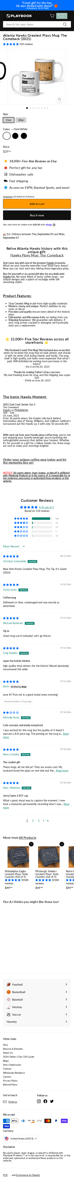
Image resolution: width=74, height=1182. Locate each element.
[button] (11, 44)
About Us (8, 1052)
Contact (7, 1068)
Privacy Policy (10, 1080)
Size (5, 114)
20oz (21, 120)
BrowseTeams (62, 16)
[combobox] (37, 24)
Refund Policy (10, 1084)
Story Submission (12, 1064)
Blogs (6, 1060)
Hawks (50, 262)
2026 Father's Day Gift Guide (18, 1056)
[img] (11, 556)
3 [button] (38, 820)
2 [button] (33, 820)
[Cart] (52, 16)
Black (23, 135)
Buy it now (37, 215)
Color (15, 129)
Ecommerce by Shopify (28, 1175)
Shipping (7, 196)
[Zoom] (59, 99)
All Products (27, 837)
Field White (6, 135)
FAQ (5, 1044)
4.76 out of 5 (46, 507)
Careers (7, 1076)
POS (5, 1175)
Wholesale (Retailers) (14, 1072)
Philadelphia (21, 410)
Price (6, 146)
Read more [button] (62, 770)
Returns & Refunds (13, 1048)
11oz (8, 120)
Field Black (15, 135)
